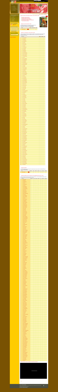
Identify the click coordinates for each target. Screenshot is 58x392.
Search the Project (13, 34)
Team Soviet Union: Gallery (25, 20)
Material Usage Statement (25, 387)
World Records (13, 18)
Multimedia (13, 10)
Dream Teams (12, 19)
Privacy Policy (20, 387)
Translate (47, 0)
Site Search (43, 1)
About (36, 1)
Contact (41, 1)
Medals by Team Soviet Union (25, 17)
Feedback (39, 1)
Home (34, 1)
